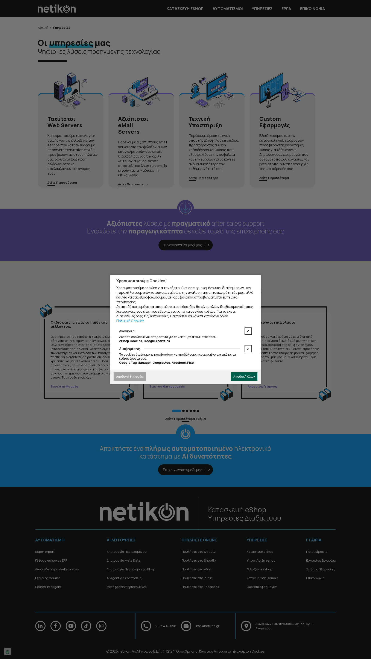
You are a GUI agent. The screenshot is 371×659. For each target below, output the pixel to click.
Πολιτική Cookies (130, 320)
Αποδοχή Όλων (244, 376)
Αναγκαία (127, 331)
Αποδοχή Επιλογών (129, 376)
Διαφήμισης (129, 348)
